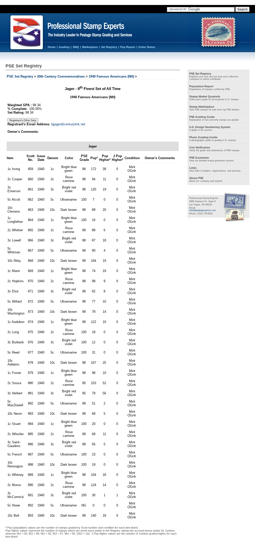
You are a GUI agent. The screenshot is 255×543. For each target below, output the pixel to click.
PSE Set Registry (20, 76)
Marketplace (90, 46)
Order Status (146, 46)
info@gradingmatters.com (202, 210)
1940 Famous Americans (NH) (111, 76)
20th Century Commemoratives (61, 76)
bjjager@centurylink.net (68, 124)
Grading (64, 46)
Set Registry (109, 46)
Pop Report (127, 46)
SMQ (76, 46)
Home (52, 46)
